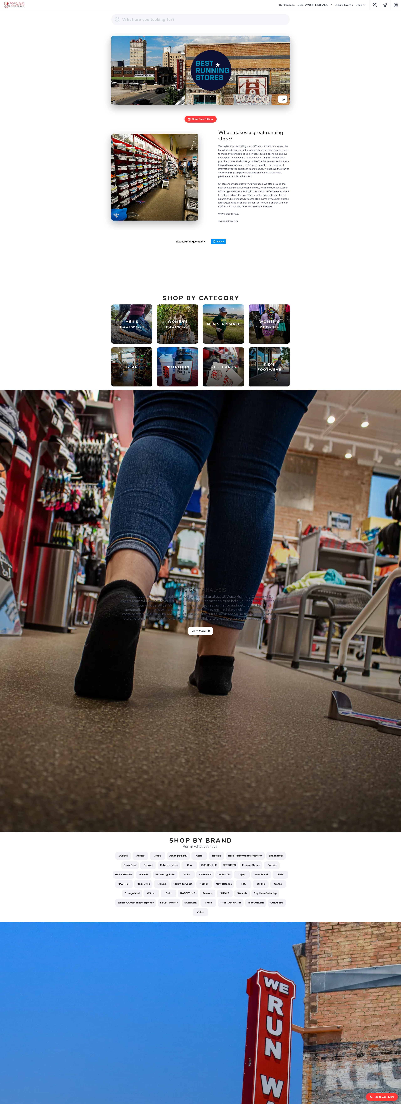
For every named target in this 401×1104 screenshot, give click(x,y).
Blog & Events (344, 5)
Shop (359, 5)
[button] (382, 1097)
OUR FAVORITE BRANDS (313, 5)
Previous (116, 70)
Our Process (287, 5)
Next (285, 70)
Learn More (198, 631)
